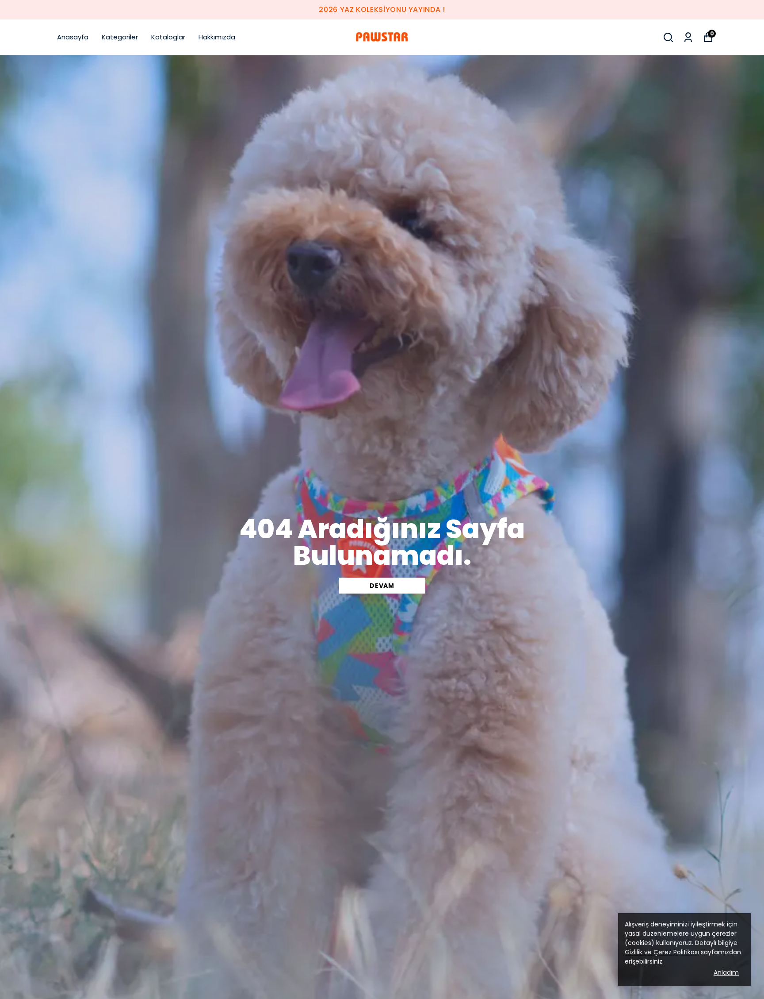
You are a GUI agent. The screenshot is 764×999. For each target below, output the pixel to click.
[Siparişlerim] (688, 37)
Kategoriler (120, 37)
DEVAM (382, 585)
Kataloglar (168, 37)
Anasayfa (72, 37)
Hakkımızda (217, 37)
